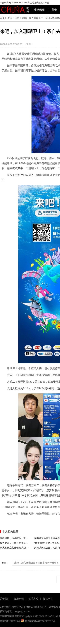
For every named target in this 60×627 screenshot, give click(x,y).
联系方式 (33, 598)
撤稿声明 (47, 598)
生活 (9, 18)
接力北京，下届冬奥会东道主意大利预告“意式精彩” (14, 543)
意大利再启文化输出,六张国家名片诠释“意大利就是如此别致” (14, 547)
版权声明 (19, 598)
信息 (17, 18)
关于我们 (4, 598)
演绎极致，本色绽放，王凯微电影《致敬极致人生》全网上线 (14, 538)
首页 (2, 18)
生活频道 (39, 9)
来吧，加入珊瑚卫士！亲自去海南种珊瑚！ (36, 562)
